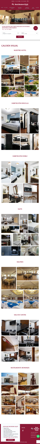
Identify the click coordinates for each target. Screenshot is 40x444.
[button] (10, 60)
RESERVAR (10, 439)
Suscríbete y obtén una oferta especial (11, 437)
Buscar (20, 36)
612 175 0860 (8, 29)
